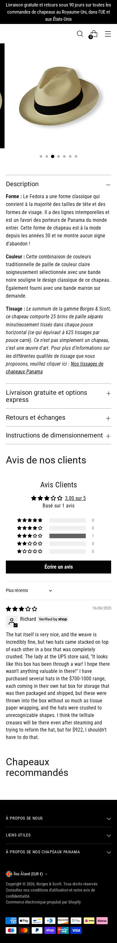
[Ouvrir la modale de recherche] (79, 33)
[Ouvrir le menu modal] (107, 33)
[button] (30, 536)
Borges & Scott (48, 883)
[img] (21, 609)
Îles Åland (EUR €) (28, 873)
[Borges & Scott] (9, 33)
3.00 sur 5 (75, 498)
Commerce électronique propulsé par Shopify (43, 902)
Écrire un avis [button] (59, 567)
